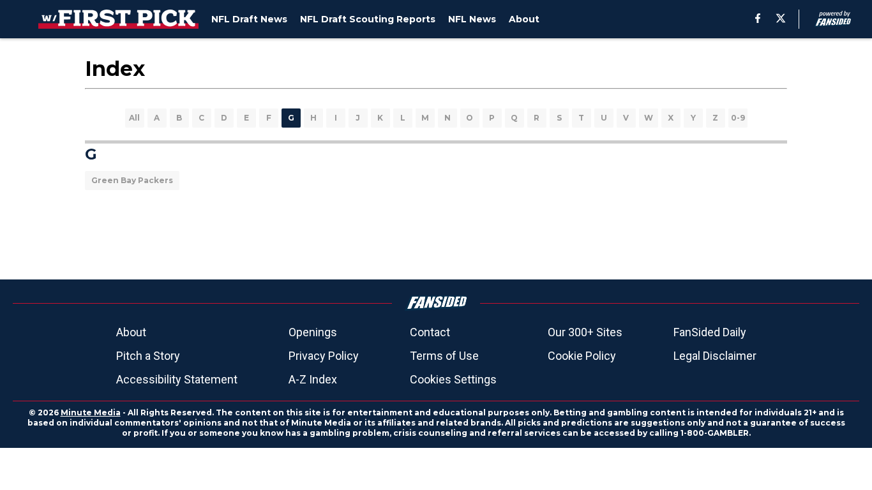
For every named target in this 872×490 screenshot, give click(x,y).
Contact (430, 332)
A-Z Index (313, 379)
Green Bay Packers (132, 180)
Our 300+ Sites (585, 332)
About (131, 332)
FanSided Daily (709, 332)
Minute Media (91, 412)
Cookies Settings (453, 379)
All (134, 117)
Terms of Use (444, 355)
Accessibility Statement (176, 379)
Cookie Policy (582, 355)
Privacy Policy (324, 355)
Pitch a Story (148, 355)
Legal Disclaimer (714, 355)
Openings (313, 332)
